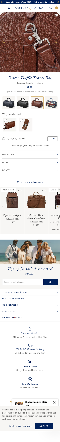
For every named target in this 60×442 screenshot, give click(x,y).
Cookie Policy (19, 419)
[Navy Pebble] (8, 102)
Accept (44, 426)
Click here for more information (30, 353)
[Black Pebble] (22, 102)
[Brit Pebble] (51, 102)
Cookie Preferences (20, 426)
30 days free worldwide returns (30, 370)
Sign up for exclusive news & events (30, 272)
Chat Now (42, 337)
